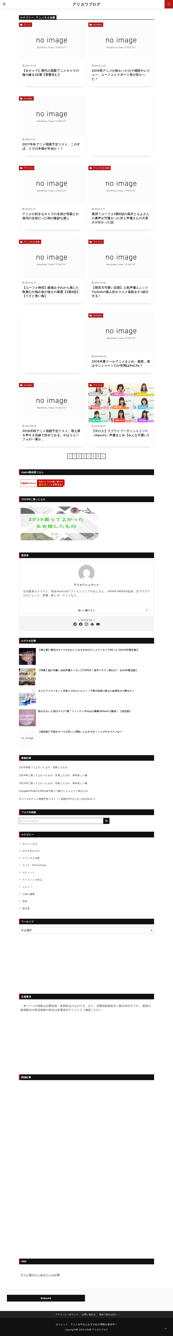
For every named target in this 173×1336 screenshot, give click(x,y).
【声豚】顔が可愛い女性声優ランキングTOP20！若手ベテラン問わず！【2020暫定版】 (88, 670)
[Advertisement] (121, 126)
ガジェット (28, 872)
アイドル (28, 168)
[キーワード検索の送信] (106, 821)
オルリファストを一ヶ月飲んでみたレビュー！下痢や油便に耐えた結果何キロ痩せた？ (86, 690)
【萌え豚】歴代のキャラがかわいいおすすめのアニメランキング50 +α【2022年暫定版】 (88, 649)
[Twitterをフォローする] (75, 624)
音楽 (24, 901)
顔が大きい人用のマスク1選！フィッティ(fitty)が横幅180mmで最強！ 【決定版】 (85, 711)
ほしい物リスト (86, 610)
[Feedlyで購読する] (92, 624)
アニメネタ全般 (101, 168)
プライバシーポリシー (66, 1314)
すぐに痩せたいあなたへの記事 (40, 1275)
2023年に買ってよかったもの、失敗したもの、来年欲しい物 (53, 783)
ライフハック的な (32, 879)
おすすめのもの (31, 850)
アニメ (27, 24)
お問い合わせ (89, 1314)
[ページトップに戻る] (166, 1329)
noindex (97, 24)
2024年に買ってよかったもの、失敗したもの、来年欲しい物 (53, 775)
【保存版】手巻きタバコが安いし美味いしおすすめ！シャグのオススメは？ (80, 731)
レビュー (27, 886)
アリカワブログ (86, 4)
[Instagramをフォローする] (86, 624)
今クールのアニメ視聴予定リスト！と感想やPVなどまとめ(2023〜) (57, 798)
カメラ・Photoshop (34, 865)
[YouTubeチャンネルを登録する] (98, 624)
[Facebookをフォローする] (80, 624)
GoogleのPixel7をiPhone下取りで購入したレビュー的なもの (53, 790)
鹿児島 (26, 908)
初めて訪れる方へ (108, 1314)
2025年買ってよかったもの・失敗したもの (43, 767)
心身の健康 (28, 894)
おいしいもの (29, 843)
